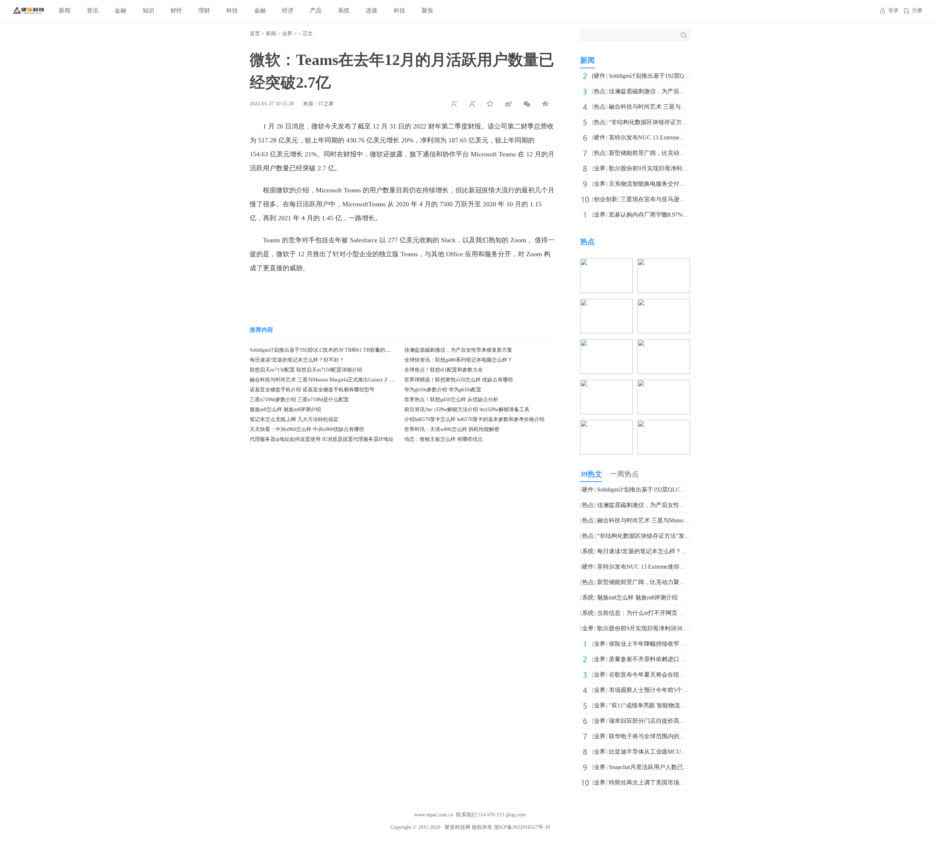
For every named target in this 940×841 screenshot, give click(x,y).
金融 (120, 10)
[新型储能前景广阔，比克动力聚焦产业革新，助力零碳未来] (606, 304)
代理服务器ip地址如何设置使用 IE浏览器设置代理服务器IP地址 (322, 439)
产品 (316, 10)
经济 (288, 10)
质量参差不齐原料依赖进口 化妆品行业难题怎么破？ (677, 659)
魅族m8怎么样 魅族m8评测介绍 (285, 409)
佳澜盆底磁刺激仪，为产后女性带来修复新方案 (458, 350)
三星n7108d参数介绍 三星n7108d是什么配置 (299, 399)
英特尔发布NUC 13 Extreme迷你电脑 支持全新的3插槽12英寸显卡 (681, 566)
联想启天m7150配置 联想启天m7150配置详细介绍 (306, 370)
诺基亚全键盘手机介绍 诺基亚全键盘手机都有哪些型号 (312, 389)
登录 (893, 10)
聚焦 (427, 10)
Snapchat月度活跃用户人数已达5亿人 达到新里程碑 (674, 767)
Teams (299, 290)
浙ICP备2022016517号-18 (522, 827)
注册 (917, 10)
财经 (176, 10)
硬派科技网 (457, 827)
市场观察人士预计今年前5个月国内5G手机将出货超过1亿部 (686, 690)
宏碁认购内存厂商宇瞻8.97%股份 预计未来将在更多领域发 (684, 214)
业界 (287, 33)
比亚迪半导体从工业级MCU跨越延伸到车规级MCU (675, 751)
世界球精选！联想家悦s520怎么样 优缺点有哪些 (458, 380)
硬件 (599, 76)
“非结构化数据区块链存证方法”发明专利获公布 (670, 122)
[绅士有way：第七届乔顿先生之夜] (606, 425)
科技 (232, 10)
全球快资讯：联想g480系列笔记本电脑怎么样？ (458, 360)
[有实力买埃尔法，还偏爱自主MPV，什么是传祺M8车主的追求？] (663, 425)
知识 (148, 10)
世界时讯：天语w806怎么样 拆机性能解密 (451, 429)
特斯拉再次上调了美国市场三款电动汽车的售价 (670, 782)
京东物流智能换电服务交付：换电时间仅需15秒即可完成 (682, 184)
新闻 (64, 10)
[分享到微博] (508, 103)
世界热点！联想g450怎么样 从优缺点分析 (451, 399)
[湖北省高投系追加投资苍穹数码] (606, 384)
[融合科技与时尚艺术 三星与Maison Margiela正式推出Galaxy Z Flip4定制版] (663, 263)
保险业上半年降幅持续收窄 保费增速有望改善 (668, 644)
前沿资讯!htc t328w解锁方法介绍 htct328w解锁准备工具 (466, 409)
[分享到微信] (527, 103)
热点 (599, 91)
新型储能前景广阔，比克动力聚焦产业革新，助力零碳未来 (685, 153)
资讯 (92, 10)
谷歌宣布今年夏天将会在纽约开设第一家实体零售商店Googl (686, 674)
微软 (316, 290)
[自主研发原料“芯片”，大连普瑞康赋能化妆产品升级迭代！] (663, 344)
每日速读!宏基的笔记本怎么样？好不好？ (297, 360)
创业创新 (605, 199)
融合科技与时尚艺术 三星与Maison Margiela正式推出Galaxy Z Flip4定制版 (333, 380)
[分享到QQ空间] (545, 103)
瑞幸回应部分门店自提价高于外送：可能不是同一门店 (679, 721)
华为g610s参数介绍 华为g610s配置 (442, 389)
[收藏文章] (490, 103)
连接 (371, 10)
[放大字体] (472, 103)
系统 (344, 10)
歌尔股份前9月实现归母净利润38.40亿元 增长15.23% (676, 168)
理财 (204, 10)
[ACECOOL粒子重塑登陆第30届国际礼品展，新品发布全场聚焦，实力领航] (663, 304)
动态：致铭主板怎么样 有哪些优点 (443, 439)
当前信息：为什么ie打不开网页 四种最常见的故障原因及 (670, 613)
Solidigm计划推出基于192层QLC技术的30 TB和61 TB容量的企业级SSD (330, 350)
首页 (255, 33)
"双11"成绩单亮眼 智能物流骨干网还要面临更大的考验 (680, 705)
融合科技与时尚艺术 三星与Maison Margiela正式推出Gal (680, 107)
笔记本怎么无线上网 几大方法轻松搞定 (294, 419)
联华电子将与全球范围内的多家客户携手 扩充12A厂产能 (682, 736)
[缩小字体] (453, 103)
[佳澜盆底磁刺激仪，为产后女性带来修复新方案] (606, 263)
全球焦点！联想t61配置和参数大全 (443, 370)
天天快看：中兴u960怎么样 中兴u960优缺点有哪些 (307, 429)
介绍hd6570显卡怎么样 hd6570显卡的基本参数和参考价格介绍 (474, 419)
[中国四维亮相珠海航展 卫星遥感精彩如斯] (663, 384)
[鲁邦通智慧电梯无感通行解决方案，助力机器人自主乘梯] (606, 344)
